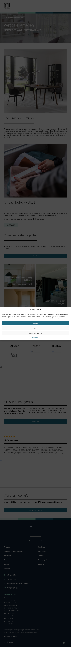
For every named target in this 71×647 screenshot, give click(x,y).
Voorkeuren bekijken (35, 333)
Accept (35, 323)
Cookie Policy (34, 337)
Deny (35, 328)
